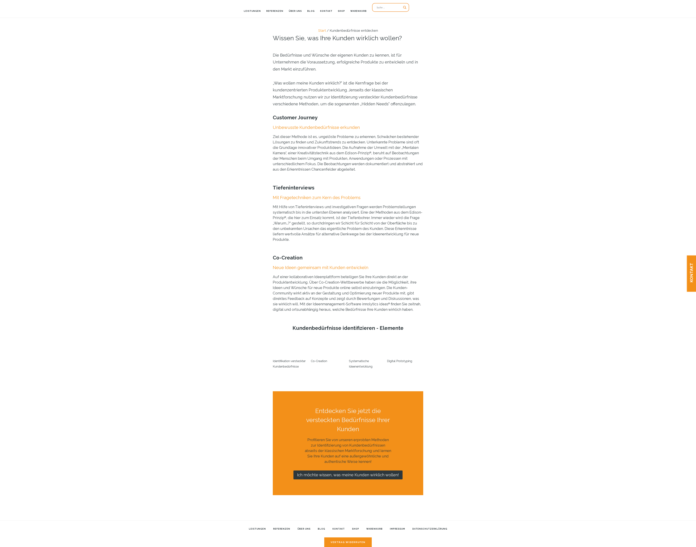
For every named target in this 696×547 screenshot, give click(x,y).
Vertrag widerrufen (348, 542)
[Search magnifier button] (404, 7)
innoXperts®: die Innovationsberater (23, 6)
